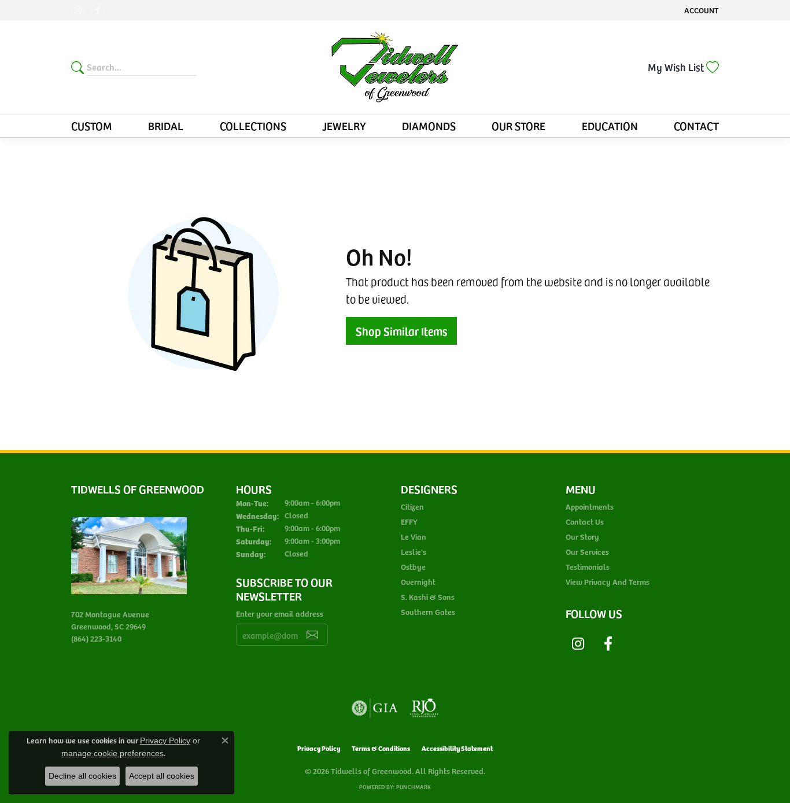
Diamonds (429, 125)
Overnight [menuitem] (418, 581)
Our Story (582, 536)
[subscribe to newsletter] (312, 634)
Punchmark (413, 787)
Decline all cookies (82, 775)
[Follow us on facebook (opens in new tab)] (98, 10)
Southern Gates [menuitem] (428, 611)
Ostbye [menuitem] (413, 566)
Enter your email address (279, 613)
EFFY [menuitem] (409, 521)
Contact (696, 125)
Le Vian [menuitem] (413, 536)
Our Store (518, 125)
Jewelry (344, 125)
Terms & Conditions (381, 748)
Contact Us (585, 521)
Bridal (165, 125)
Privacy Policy (318, 748)
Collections (253, 125)
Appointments (590, 506)
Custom (91, 125)
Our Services (587, 551)
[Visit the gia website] (375, 708)
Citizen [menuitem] (412, 506)
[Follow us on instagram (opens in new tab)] (78, 10)
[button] (700, 10)
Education (610, 125)
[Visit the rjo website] (423, 708)
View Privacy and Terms (607, 581)
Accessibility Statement (457, 748)
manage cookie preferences (112, 753)
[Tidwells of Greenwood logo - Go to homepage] (395, 67)
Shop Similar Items (401, 331)
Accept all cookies (161, 775)
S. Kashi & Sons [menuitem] (428, 596)
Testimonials (588, 566)
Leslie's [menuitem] (413, 551)
